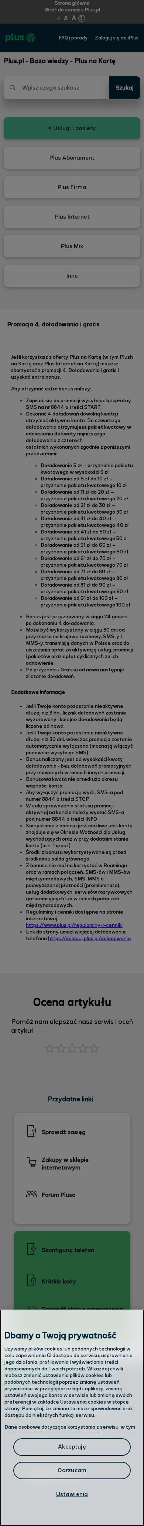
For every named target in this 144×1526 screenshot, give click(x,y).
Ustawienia (72, 1494)
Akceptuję (72, 1447)
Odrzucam (72, 1470)
